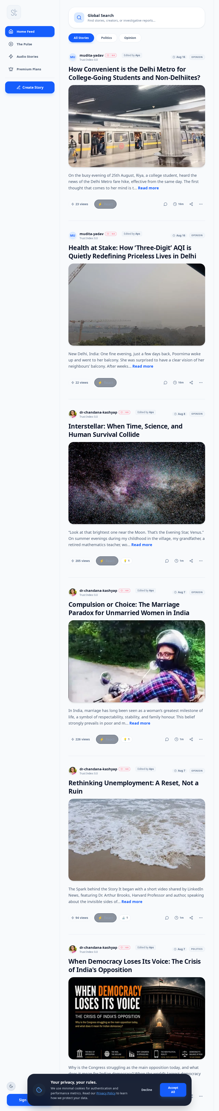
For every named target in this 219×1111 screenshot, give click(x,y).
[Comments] (165, 204)
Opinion (130, 38)
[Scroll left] (72, 38)
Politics (106, 38)
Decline (146, 1090)
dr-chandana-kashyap (98, 412)
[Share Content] (191, 204)
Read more (148, 187)
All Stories (81, 38)
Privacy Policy (105, 1093)
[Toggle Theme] (11, 1086)
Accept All (173, 1090)
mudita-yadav (92, 55)
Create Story (32, 87)
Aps (137, 55)
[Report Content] (201, 204)
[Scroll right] (201, 38)
